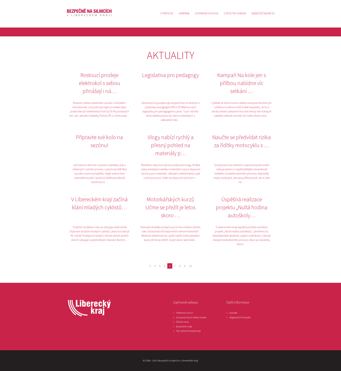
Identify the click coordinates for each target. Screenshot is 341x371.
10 (190, 266)
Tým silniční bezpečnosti (188, 330)
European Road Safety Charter (191, 317)
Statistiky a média (235, 13)
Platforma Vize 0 (184, 312)
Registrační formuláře (240, 317)
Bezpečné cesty (184, 326)
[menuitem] (167, 13)
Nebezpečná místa (263, 13)
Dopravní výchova (206, 13)
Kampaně (184, 13)
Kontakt (233, 312)
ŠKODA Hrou (182, 321)
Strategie (166, 13)
